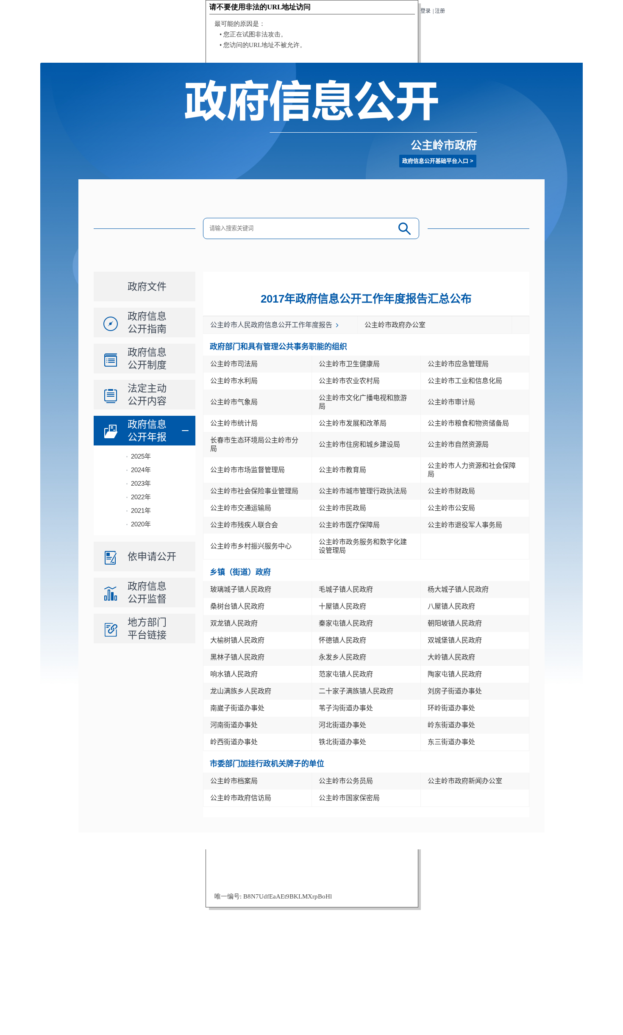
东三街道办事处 (451, 742)
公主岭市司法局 (234, 363)
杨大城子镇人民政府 (458, 589)
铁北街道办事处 (342, 742)
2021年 (141, 510)
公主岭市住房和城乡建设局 (359, 444)
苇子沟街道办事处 (346, 708)
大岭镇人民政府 (451, 657)
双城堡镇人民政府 (455, 640)
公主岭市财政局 (451, 491)
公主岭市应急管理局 (458, 363)
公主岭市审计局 (451, 402)
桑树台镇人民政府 (237, 606)
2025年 (141, 456)
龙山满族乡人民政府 (240, 691)
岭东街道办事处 (451, 725)
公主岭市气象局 (234, 402)
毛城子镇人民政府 (346, 589)
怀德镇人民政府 (342, 640)
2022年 (141, 497)
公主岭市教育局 (342, 469)
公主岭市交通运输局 (240, 508)
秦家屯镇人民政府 (346, 623)
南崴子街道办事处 (237, 708)
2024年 (141, 469)
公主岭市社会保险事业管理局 (254, 491)
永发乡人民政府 (342, 657)
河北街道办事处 (342, 725)
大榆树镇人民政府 (237, 640)
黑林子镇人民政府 (237, 657)
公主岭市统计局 (234, 423)
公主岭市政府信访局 (240, 797)
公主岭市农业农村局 (349, 380)
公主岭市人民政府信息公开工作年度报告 (271, 324)
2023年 (141, 483)
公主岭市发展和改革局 (353, 423)
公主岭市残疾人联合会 (244, 525)
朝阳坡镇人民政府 (455, 623)
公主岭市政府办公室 (395, 324)
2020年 (141, 524)
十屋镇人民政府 (342, 606)
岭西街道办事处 (234, 742)
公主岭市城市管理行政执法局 (363, 491)
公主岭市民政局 (342, 508)
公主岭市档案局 (234, 781)
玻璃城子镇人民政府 (240, 589)
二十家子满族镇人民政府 (356, 691)
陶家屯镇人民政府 (455, 674)
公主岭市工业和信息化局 (465, 380)
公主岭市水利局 (234, 380)
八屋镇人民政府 (451, 606)
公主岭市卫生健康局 (349, 363)
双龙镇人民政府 (234, 623)
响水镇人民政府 (234, 674)
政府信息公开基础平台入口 (435, 161)
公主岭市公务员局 (346, 781)
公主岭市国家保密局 (349, 797)
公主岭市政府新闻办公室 (465, 781)
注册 (440, 11)
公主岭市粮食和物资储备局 (468, 423)
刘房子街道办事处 (455, 691)
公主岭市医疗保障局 (349, 525)
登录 (425, 11)
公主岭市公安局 (451, 508)
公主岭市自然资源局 (458, 444)
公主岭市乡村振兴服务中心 (251, 546)
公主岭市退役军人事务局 (465, 525)
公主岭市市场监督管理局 (247, 469)
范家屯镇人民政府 (346, 674)
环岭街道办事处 (451, 708)
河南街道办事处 (234, 725)
